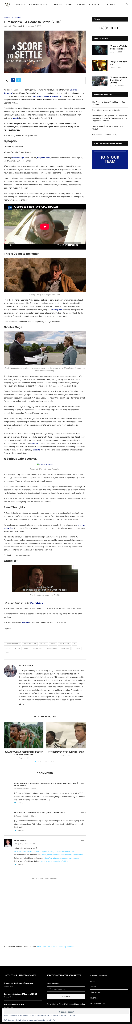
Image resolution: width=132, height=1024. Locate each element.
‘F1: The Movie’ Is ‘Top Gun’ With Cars (66, 752)
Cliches (43, 644)
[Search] (127, 4)
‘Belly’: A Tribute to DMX (118, 63)
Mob (26, 648)
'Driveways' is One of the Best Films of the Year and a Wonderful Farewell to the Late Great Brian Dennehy (109, 118)
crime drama (65, 644)
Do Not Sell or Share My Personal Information (66, 1004)
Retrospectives (95, 4)
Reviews (19, 4)
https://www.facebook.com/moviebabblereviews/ (62, 854)
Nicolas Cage (37, 648)
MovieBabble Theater (99, 975)
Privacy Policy (95, 992)
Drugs (8, 648)
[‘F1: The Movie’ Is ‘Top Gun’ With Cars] (66, 735)
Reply (83, 783)
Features (81, 4)
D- (75, 644)
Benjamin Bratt (30, 644)
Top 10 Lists (111, 4)
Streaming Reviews (37, 4)
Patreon (25, 622)
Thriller (76, 648)
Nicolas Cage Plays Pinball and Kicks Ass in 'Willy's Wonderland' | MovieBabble (46, 784)
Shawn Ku (65, 648)
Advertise (94, 998)
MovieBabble (20, 840)
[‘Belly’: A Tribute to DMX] (100, 65)
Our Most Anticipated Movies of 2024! (21, 994)
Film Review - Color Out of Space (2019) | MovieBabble (39, 813)
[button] (7, 742)
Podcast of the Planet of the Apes (18, 983)
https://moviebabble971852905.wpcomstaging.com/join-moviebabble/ (44, 851)
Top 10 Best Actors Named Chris (105, 110)
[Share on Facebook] (13, 80)
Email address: (53, 983)
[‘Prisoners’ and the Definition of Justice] (100, 81)
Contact (93, 986)
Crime (53, 644)
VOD (7, 652)
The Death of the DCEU (14, 1004)
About (92, 981)
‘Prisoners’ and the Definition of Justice (118, 80)
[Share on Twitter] (18, 80)
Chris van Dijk (18, 26)
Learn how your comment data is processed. (56, 946)
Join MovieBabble (97, 1003)
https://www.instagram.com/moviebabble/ (61, 858)
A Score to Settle (13, 644)
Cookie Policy (52, 1020)
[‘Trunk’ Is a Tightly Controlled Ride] (100, 50)
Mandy (17, 648)
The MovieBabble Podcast (62, 4)
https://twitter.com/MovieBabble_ (55, 861)
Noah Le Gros (52, 648)
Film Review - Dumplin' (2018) (104, 134)
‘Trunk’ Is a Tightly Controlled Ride (118, 47)
